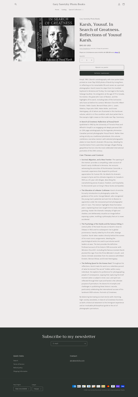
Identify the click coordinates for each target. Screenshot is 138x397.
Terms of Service (18, 364)
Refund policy (18, 368)
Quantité (82, 56)
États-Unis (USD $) (21, 389)
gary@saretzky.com (77, 360)
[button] (15, 4)
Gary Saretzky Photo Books (94, 390)
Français (36, 389)
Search (15, 360)
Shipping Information (20, 371)
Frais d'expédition (85, 48)
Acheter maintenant (101, 73)
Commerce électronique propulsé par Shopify (113, 390)
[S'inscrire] (85, 343)
